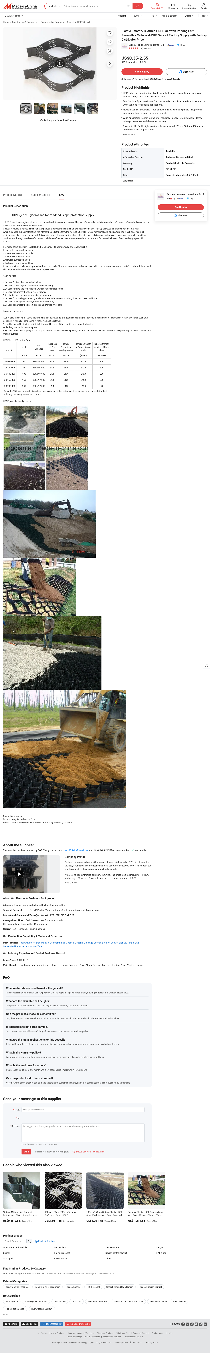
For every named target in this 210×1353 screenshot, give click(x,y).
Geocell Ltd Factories (98, 1301)
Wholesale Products (105, 1333)
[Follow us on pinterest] (200, 1323)
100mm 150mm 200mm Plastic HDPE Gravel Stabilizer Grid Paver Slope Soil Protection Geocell (104, 1215)
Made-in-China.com (92, 1336)
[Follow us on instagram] (192, 1323)
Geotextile (59, 1247)
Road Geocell (179, 1301)
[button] (128, 6)
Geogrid (79, 942)
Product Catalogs (46, 1241)
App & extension (169, 15)
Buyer (136, 15)
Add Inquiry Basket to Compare (60, 120)
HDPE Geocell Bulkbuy (41, 1308)
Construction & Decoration (24, 22)
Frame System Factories (36, 1301)
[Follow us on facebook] (183, 1323)
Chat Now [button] (188, 71)
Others (108, 1258)
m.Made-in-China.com (112, 1336)
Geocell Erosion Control (151, 1286)
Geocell (70, 22)
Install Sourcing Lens (80, 1323)
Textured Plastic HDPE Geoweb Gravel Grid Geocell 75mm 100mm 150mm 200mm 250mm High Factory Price (146, 1215)
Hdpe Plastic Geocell (15, 1308)
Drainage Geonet (92, 942)
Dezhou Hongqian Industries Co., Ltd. (146, 44)
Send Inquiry (142, 71)
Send (26, 1151)
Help (152, 15)
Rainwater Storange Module (34, 942)
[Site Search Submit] (138, 6)
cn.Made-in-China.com (134, 1336)
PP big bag (161, 1252)
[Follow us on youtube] (196, 1323)
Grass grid (8, 1258)
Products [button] (52, 6)
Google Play (29, 1323)
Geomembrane (57, 942)
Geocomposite (73, 1286)
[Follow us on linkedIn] (205, 1323)
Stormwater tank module (15, 1247)
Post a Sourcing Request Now (89, 1151)
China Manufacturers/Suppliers (80, 1333)
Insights (169, 1333)
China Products (57, 1333)
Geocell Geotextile (158, 1301)
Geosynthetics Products (52, 22)
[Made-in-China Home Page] (20, 6)
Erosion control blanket (116, 1252)
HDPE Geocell (83, 22)
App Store (11, 1323)
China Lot (76, 1301)
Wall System (59, 1301)
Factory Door (12, 1301)
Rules (205, 15)
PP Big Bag (133, 942)
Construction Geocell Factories (128, 1301)
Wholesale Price (123, 1333)
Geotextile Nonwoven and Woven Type (22, 946)
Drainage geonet (62, 1252)
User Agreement (121, 1342)
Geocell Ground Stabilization (119, 1286)
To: (18, 1117)
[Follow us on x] (187, 1323)
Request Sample (172, 79)
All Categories (13, 15)
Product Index (157, 1333)
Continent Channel (141, 1333)
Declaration (137, 1342)
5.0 (171, 198)
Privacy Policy (152, 1342)
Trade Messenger (51, 1323)
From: (17, 1109)
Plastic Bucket (61, 1258)
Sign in (204, 8)
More (5, 1314)
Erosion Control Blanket (114, 942)
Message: (15, 1126)
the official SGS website (76, 850)
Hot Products (42, 1333)
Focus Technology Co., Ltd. (83, 1342)
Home (6, 22)
